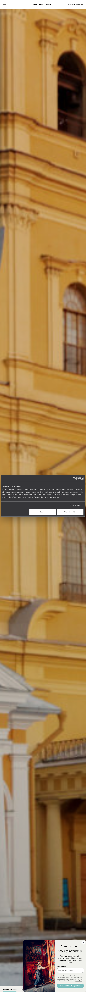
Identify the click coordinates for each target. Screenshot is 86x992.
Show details (74, 505)
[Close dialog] (83, 942)
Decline (42, 512)
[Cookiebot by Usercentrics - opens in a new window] (74, 478)
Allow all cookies (70, 512)
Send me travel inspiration (70, 986)
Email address (61, 966)
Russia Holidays (9, 989)
